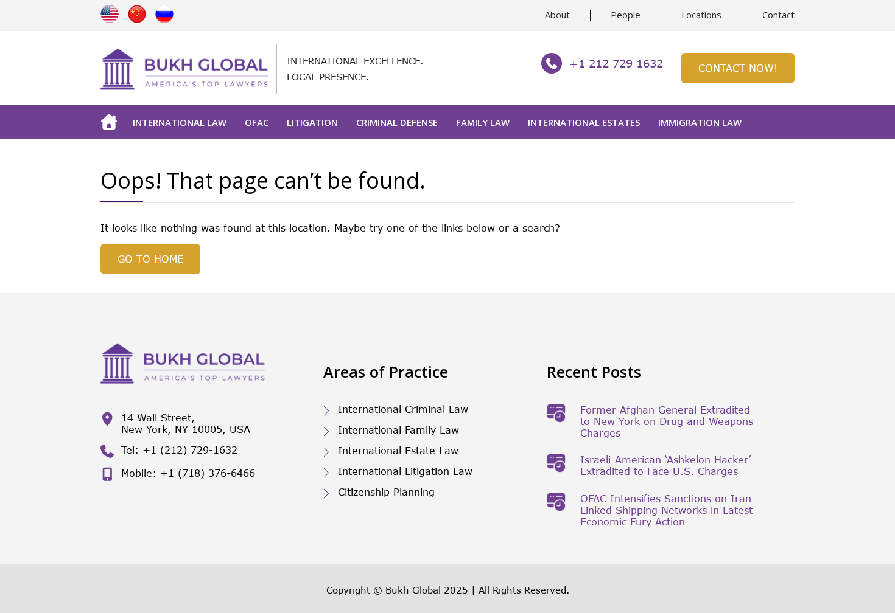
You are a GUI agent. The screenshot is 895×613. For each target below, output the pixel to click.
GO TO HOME (150, 259)
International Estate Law (398, 450)
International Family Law (398, 429)
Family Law (483, 122)
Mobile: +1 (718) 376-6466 (188, 473)
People (626, 15)
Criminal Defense (397, 122)
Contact (778, 15)
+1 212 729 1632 (616, 63)
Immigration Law (700, 122)
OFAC (256, 122)
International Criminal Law (403, 409)
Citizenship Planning (386, 491)
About (557, 15)
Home (112, 122)
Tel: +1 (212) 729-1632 (179, 449)
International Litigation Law (405, 471)
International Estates (584, 122)
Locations (701, 15)
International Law (179, 122)
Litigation (312, 122)
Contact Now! (737, 68)
